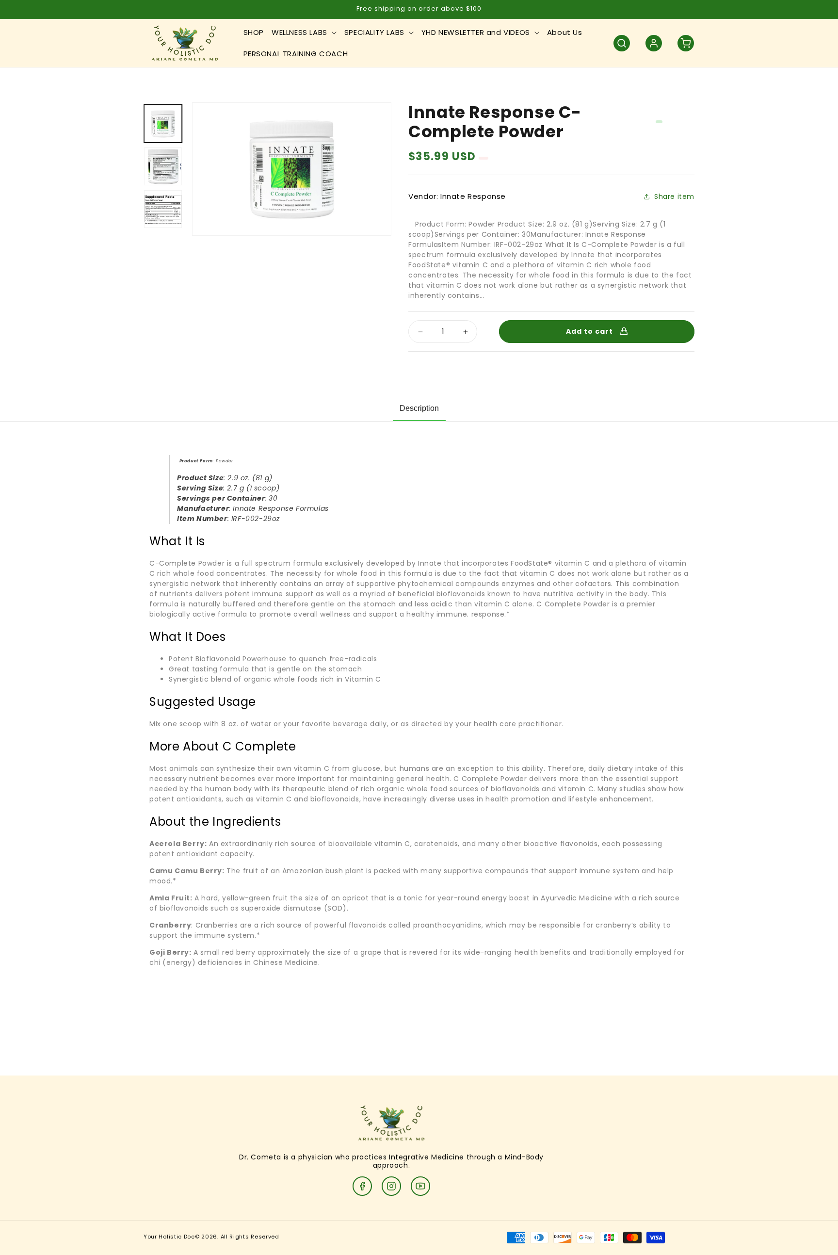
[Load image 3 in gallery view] (163, 209)
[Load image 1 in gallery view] (163, 124)
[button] (304, 32)
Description (419, 408)
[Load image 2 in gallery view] (163, 166)
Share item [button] (674, 196)
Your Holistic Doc (169, 1236)
